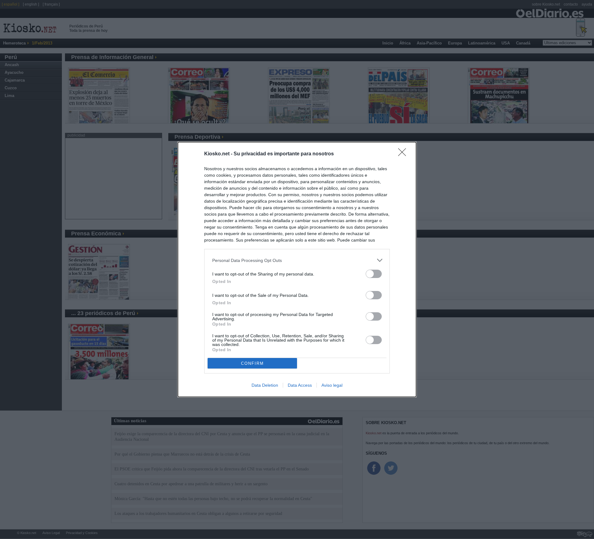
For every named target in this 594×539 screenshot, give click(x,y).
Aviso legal (331, 385)
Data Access (300, 385)
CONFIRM (252, 363)
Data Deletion (265, 385)
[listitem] (297, 260)
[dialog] (297, 269)
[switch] (374, 274)
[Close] (404, 154)
